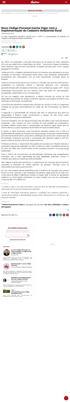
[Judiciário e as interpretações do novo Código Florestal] (7, 280)
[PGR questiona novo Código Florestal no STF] (7, 291)
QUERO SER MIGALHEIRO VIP (17, 239)
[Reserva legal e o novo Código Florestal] (7, 266)
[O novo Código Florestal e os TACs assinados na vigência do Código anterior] (7, 252)
